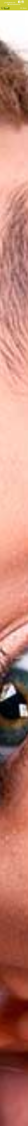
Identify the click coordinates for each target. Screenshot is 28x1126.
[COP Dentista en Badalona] (5, 8)
